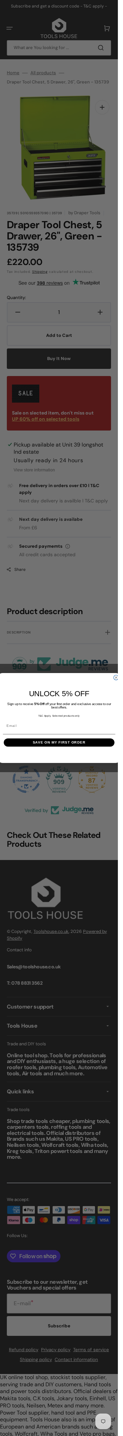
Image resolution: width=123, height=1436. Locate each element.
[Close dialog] (115, 677)
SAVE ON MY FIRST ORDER (58, 742)
